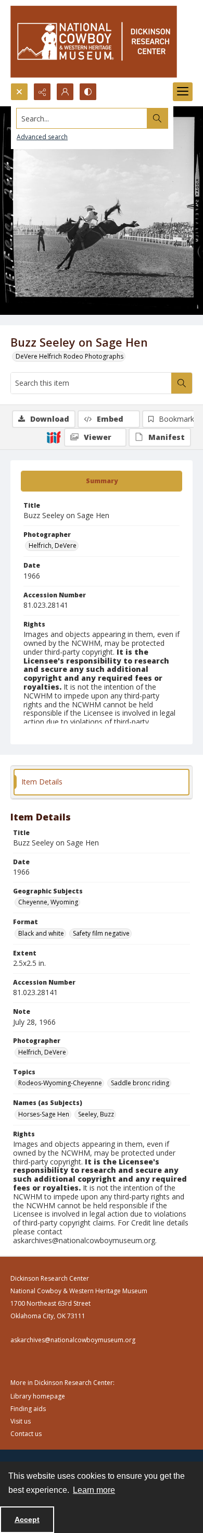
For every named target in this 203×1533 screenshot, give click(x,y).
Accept (27, 1519)
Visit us (20, 1421)
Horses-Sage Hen (43, 1114)
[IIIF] (53, 437)
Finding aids (28, 1408)
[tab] (101, 481)
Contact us (26, 1433)
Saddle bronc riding (140, 1082)
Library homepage (37, 1396)
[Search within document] (181, 383)
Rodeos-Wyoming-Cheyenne (60, 1082)
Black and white (41, 933)
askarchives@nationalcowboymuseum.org (72, 1339)
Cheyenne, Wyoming (48, 902)
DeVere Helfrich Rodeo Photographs (69, 356)
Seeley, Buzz (96, 1114)
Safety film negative (101, 933)
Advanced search (42, 136)
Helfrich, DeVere (53, 545)
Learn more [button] (94, 1490)
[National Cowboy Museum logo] (93, 41)
